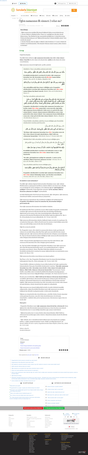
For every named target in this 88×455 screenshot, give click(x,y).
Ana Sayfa (14, 18)
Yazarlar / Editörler (49, 418)
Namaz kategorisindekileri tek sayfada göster (30, 345)
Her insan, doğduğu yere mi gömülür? (55, 405)
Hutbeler (28, 423)
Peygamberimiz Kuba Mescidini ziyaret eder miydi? (23, 362)
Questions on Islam (32, 435)
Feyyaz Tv (47, 441)
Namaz (21, 18)
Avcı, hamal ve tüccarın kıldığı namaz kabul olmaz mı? (21, 395)
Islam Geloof (31, 445)
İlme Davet (14, 439)
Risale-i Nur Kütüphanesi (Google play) (67, 435)
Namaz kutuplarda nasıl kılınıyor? (54, 400)
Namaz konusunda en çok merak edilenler (30, 348)
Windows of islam (32, 449)
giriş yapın (29, 354)
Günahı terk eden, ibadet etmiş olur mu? (55, 392)
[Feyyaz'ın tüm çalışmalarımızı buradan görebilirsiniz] (82, 451)
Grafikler (68, 15)
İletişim (46, 427)
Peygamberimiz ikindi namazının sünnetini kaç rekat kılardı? (24, 360)
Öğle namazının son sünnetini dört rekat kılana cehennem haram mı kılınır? (27, 368)
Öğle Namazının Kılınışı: (17, 375)
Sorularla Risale (47, 435)
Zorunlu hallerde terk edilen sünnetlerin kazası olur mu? (23, 380)
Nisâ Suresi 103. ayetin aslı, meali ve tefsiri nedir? (58, 394)
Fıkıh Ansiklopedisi (31, 421)
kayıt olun (36, 354)
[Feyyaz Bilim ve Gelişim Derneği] (71, 421)
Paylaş (58, 25)
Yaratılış (10, 425)
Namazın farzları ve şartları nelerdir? (55, 386)
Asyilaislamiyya (31, 441)
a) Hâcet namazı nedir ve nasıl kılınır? (55, 389)
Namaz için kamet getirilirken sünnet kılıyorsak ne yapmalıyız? (25, 370)
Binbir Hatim (15, 438)
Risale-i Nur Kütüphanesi (65, 445)
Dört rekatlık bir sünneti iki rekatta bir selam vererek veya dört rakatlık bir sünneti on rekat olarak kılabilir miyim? (36, 364)
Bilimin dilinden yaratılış (32, 417)
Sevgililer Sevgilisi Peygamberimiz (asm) (34, 419)
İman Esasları (11, 418)
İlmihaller (29, 425)
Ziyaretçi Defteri (48, 421)
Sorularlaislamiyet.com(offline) (66, 446)
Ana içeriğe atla (3, 0)
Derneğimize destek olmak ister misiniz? (71, 423)
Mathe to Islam (31, 450)
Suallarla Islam (31, 438)
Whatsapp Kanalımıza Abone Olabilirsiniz (54, 408)
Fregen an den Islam (32, 439)
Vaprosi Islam (31, 442)
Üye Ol (15, 3)
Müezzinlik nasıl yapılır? (15, 385)
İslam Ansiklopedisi (31, 426)
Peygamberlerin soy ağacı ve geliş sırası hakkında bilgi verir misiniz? (25, 387)
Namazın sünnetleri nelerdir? (53, 403)
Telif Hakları (47, 425)
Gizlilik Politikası (48, 424)
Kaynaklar (47, 420)
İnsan (10, 420)
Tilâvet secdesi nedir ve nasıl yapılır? (55, 397)
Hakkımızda (47, 417)
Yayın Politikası (48, 422)
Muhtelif (10, 424)
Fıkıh (17, 18)
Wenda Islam (31, 446)
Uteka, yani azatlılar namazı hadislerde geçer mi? (20, 393)
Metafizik (11, 422)
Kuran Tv (46, 442)
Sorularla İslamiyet (16, 435)
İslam (10, 421)
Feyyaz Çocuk (63, 439)
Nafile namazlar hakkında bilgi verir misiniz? (21, 366)
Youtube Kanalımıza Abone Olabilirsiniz (34, 408)
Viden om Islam (31, 443)
